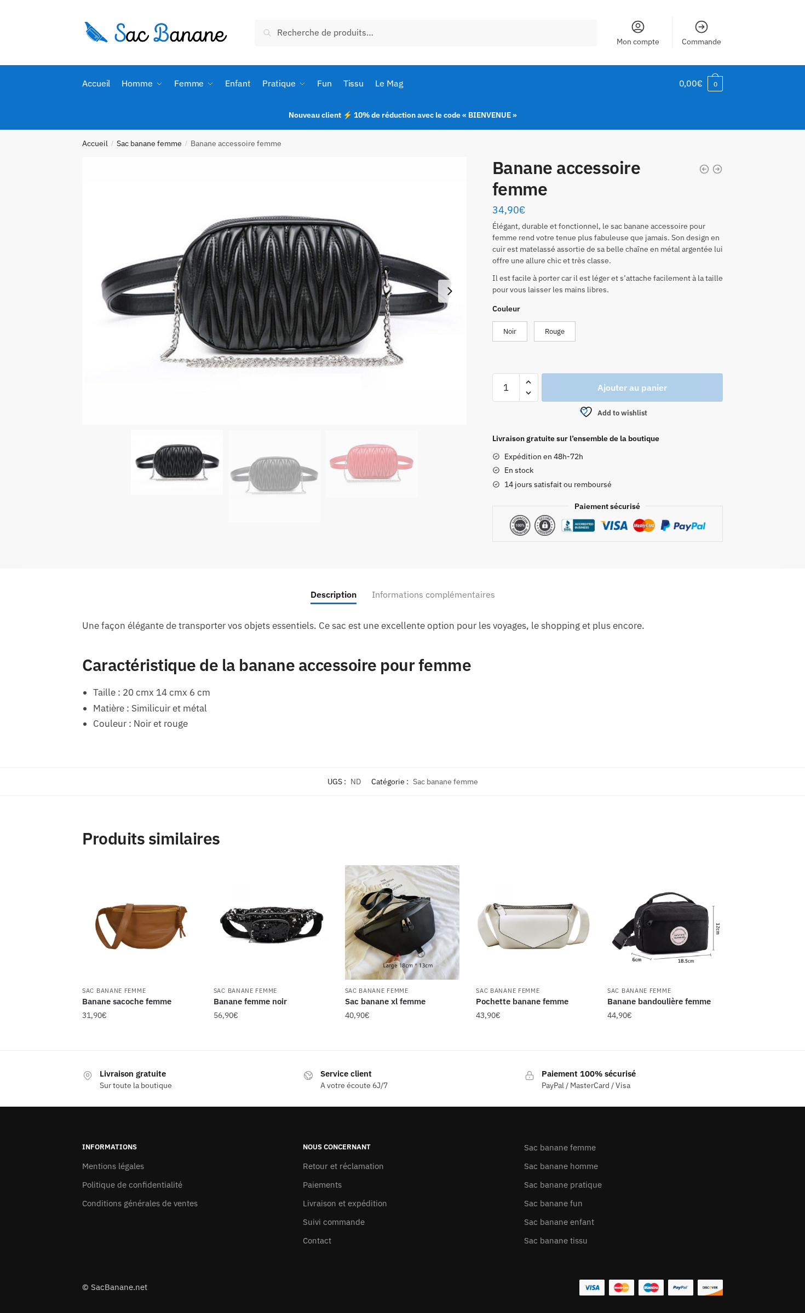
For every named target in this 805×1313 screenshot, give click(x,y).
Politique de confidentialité (132, 1184)
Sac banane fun (553, 1203)
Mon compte (638, 42)
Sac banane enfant (559, 1222)
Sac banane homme (561, 1166)
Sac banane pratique (563, 1184)
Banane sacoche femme (126, 1001)
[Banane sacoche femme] (139, 922)
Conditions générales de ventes (140, 1203)
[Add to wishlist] (183, 879)
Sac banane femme (149, 143)
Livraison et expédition (345, 1203)
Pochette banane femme (522, 1001)
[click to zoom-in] (274, 291)
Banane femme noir (250, 1001)
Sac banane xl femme (385, 1001)
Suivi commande (334, 1222)
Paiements (322, 1184)
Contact (317, 1240)
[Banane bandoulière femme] (664, 922)
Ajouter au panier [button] (271, 1037)
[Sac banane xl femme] (402, 922)
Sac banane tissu (556, 1240)
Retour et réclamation (343, 1166)
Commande (701, 42)
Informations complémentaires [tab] (433, 594)
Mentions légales (113, 1166)
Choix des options (139, 1037)
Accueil (95, 143)
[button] (449, 291)
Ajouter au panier (632, 387)
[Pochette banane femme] (533, 922)
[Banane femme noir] (271, 922)
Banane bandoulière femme (659, 1001)
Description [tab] (334, 594)
